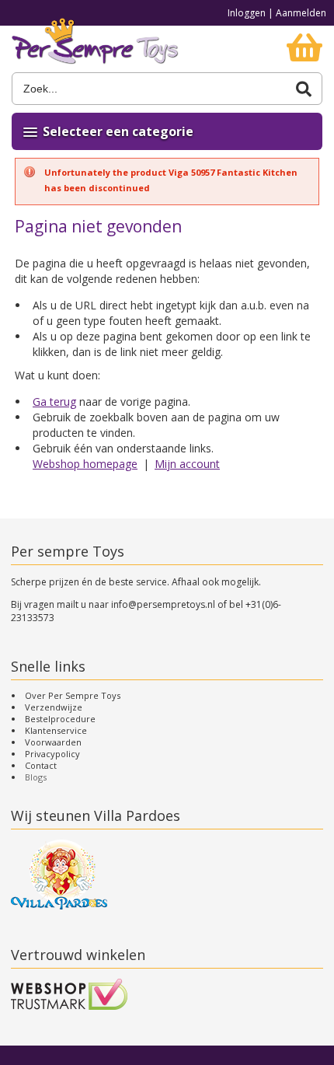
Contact (41, 765)
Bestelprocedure (60, 719)
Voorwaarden (53, 742)
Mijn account (187, 463)
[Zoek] (303, 89)
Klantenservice (56, 730)
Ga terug (54, 401)
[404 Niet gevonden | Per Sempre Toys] (95, 49)
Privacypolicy (52, 753)
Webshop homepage (85, 463)
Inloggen (247, 12)
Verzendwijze (53, 707)
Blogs (36, 777)
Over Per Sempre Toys (72, 695)
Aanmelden (301, 12)
